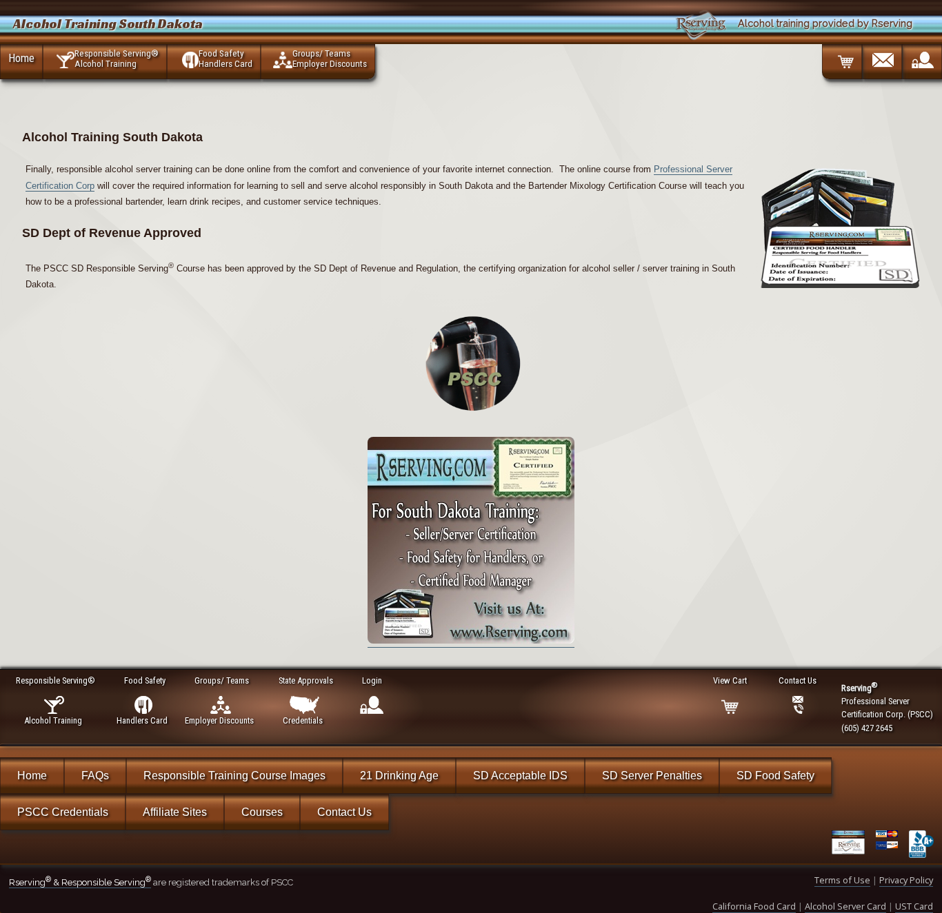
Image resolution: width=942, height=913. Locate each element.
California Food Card (754, 906)
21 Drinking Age (399, 775)
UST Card (914, 906)
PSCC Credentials (62, 812)
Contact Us (344, 812)
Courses (262, 812)
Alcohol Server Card (845, 906)
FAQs (95, 775)
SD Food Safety (775, 775)
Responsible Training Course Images (234, 775)
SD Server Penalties (652, 775)
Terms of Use (842, 880)
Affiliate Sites (175, 812)
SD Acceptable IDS (520, 775)
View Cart (730, 680)
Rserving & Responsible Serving (80, 882)
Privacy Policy (906, 880)
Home (21, 58)
